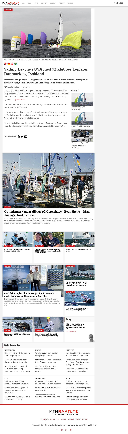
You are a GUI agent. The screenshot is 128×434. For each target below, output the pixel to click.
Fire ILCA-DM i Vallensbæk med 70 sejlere (78, 250)
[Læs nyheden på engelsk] (5, 64)
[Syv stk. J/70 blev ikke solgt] (82, 118)
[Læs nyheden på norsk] (12, 64)
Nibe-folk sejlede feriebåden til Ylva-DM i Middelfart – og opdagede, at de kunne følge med (47, 251)
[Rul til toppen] (125, 431)
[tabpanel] (48, 34)
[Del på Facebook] (19, 136)
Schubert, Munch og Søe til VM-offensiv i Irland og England (77, 309)
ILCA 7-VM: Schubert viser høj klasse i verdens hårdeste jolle (17, 250)
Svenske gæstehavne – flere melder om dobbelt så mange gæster (46, 368)
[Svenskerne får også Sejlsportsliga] (82, 99)
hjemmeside (19, 99)
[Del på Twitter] (22, 136)
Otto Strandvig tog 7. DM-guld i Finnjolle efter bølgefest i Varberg (46, 334)
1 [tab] (49, 55)
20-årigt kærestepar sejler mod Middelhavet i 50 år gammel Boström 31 (16, 390)
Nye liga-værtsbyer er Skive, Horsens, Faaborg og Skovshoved (81, 145)
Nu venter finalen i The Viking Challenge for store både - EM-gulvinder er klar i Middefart (76, 283)
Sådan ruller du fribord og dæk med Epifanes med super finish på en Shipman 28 (75, 326)
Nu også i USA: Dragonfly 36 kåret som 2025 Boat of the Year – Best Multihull (78, 390)
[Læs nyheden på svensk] (15, 64)
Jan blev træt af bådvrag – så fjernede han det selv (17, 334)
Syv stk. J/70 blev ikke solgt (81, 126)
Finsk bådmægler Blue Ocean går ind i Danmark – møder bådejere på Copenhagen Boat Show (30, 294)
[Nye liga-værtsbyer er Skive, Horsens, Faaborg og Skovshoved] (82, 135)
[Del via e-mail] (25, 136)
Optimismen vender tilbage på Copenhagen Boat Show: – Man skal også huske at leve (47, 213)
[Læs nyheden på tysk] (9, 64)
